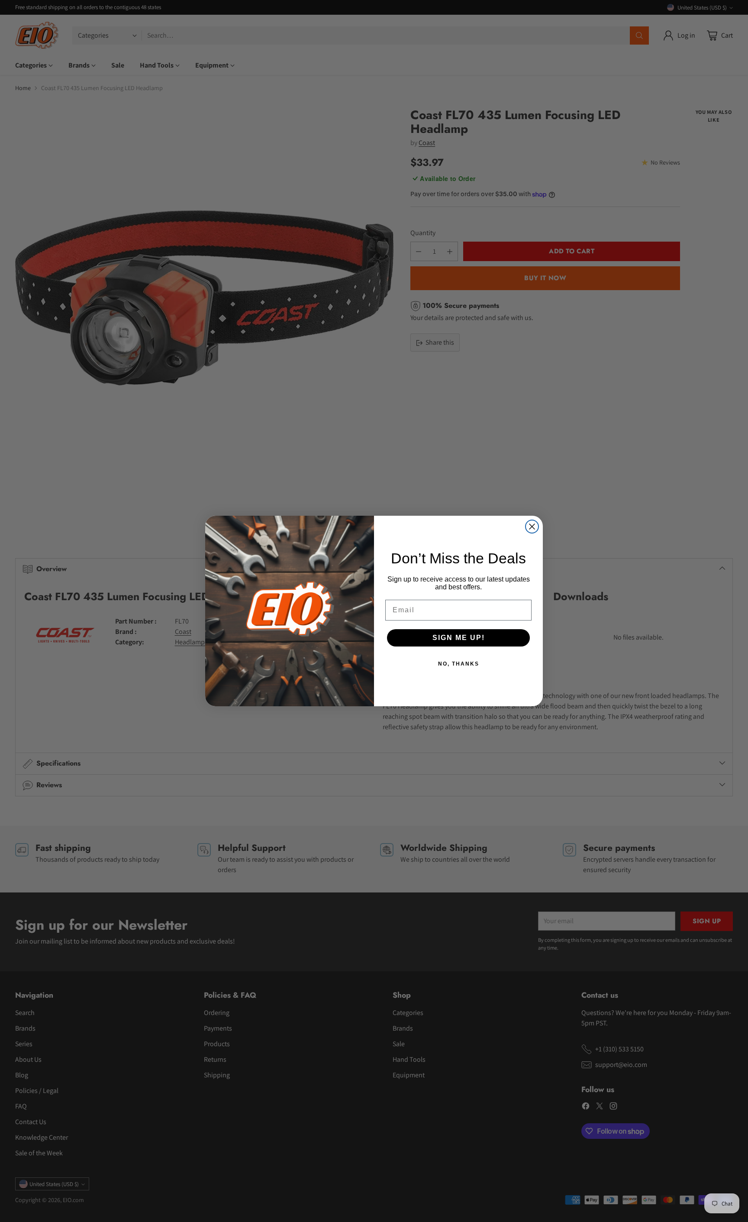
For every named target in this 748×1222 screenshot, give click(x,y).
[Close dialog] (532, 526)
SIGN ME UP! (458, 637)
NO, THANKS (458, 664)
